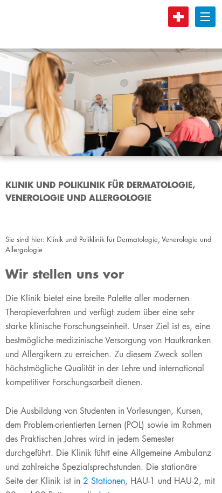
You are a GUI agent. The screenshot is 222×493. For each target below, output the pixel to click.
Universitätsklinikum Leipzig (107, 24)
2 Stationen (104, 481)
